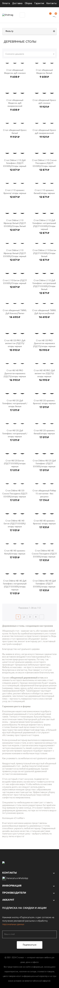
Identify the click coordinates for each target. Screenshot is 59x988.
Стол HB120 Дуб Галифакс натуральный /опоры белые (14, 404)
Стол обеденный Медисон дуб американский (14, 103)
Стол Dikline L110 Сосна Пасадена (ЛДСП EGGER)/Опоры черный (44, 163)
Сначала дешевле (30, 54)
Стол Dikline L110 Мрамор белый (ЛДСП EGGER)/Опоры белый (15, 224)
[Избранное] (49, 15)
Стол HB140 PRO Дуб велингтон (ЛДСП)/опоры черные (44, 374)
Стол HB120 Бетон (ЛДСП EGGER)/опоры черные (15, 464)
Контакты (51, 3)
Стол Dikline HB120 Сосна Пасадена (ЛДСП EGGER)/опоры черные (14, 494)
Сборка (28, 3)
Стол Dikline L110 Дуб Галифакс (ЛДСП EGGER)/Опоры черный (14, 163)
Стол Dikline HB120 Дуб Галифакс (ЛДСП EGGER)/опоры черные (44, 464)
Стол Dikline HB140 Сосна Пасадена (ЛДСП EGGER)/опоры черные (44, 554)
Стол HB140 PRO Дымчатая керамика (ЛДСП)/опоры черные (15, 374)
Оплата (6, 3)
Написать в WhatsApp (17, 878)
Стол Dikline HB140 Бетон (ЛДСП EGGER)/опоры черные (15, 524)
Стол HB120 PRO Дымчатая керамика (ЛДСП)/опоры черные (44, 344)
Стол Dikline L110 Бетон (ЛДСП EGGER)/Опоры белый (44, 253)
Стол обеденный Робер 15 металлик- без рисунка (44, 494)
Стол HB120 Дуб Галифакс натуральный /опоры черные (14, 434)
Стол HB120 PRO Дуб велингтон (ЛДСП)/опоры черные (14, 344)
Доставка (17, 3)
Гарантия (39, 3)
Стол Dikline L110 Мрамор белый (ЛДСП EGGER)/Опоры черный (14, 253)
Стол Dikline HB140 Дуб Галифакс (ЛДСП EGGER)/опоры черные (44, 584)
